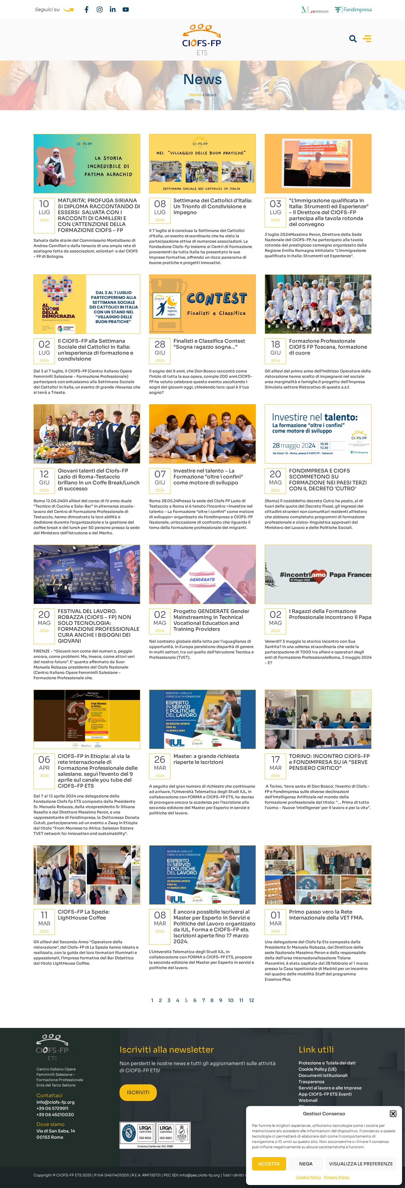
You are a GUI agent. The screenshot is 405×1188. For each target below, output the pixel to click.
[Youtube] (125, 9)
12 (251, 1000)
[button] (393, 1114)
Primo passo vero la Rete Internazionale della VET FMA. (326, 915)
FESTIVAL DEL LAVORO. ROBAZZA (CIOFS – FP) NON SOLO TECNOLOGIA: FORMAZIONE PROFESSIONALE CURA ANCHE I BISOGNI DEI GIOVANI (98, 626)
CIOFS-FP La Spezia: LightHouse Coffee (84, 915)
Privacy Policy (337, 1177)
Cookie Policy (308, 1177)
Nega (305, 1164)
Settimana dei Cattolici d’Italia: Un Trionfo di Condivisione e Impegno (212, 207)
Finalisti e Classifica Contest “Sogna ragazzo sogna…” (209, 344)
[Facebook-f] (86, 9)
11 (241, 1000)
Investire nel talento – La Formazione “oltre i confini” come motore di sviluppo (208, 477)
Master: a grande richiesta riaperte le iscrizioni (206, 759)
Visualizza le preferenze (361, 1164)
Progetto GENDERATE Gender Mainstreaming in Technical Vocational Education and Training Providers (211, 620)
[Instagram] (99, 9)
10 (231, 1000)
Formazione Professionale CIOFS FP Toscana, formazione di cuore (328, 347)
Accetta (269, 1164)
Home (195, 94)
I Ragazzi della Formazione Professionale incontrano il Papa (330, 614)
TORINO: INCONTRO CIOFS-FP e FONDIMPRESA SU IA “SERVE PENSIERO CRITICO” (329, 762)
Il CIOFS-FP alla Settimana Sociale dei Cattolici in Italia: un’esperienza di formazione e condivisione (95, 350)
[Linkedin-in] (112, 9)
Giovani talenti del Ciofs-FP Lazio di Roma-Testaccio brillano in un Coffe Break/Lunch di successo (99, 480)
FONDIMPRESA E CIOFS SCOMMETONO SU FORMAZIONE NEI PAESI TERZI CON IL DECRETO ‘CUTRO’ (328, 480)
